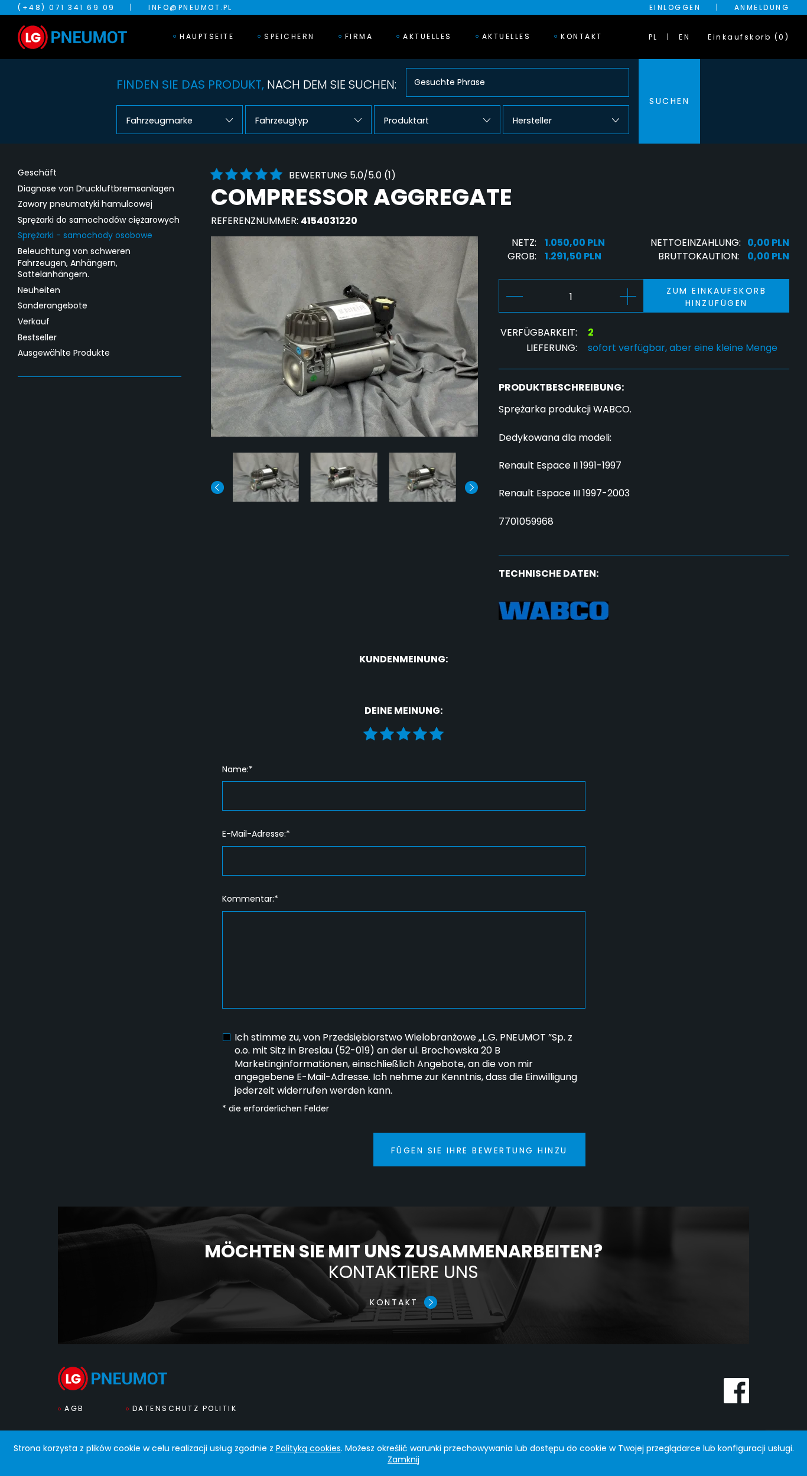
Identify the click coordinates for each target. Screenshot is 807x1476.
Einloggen (675, 7)
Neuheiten (39, 290)
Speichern (289, 36)
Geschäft (37, 172)
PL (653, 37)
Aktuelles (427, 36)
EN (684, 37)
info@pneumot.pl (190, 7)
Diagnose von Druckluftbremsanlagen (96, 188)
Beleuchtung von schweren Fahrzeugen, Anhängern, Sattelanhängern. (74, 263)
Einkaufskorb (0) (748, 37)
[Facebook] (736, 1390)
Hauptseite (207, 36)
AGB (74, 1408)
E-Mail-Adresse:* (256, 834)
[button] (471, 487)
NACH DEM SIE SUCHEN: (256, 84)
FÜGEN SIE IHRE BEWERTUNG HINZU (479, 1150)
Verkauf (34, 321)
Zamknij (403, 1459)
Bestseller (37, 337)
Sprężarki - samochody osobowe (85, 235)
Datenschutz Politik (184, 1408)
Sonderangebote (52, 305)
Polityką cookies (308, 1448)
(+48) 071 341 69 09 (66, 7)
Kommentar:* (250, 899)
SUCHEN (669, 101)
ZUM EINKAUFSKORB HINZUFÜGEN (716, 297)
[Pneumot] (72, 37)
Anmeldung (762, 7)
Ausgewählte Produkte (64, 353)
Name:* (237, 769)
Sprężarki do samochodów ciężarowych (99, 220)
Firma (359, 36)
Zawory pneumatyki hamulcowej (85, 204)
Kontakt (582, 36)
